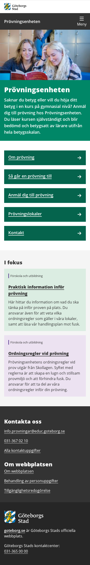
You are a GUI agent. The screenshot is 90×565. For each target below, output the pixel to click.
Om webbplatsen (19, 471)
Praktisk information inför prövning (36, 290)
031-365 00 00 (16, 551)
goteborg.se (14, 530)
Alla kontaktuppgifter (22, 450)
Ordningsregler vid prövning (38, 353)
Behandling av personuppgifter (31, 480)
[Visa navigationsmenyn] (81, 21)
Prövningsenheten (22, 21)
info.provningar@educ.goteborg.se (34, 431)
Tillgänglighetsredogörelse (27, 490)
